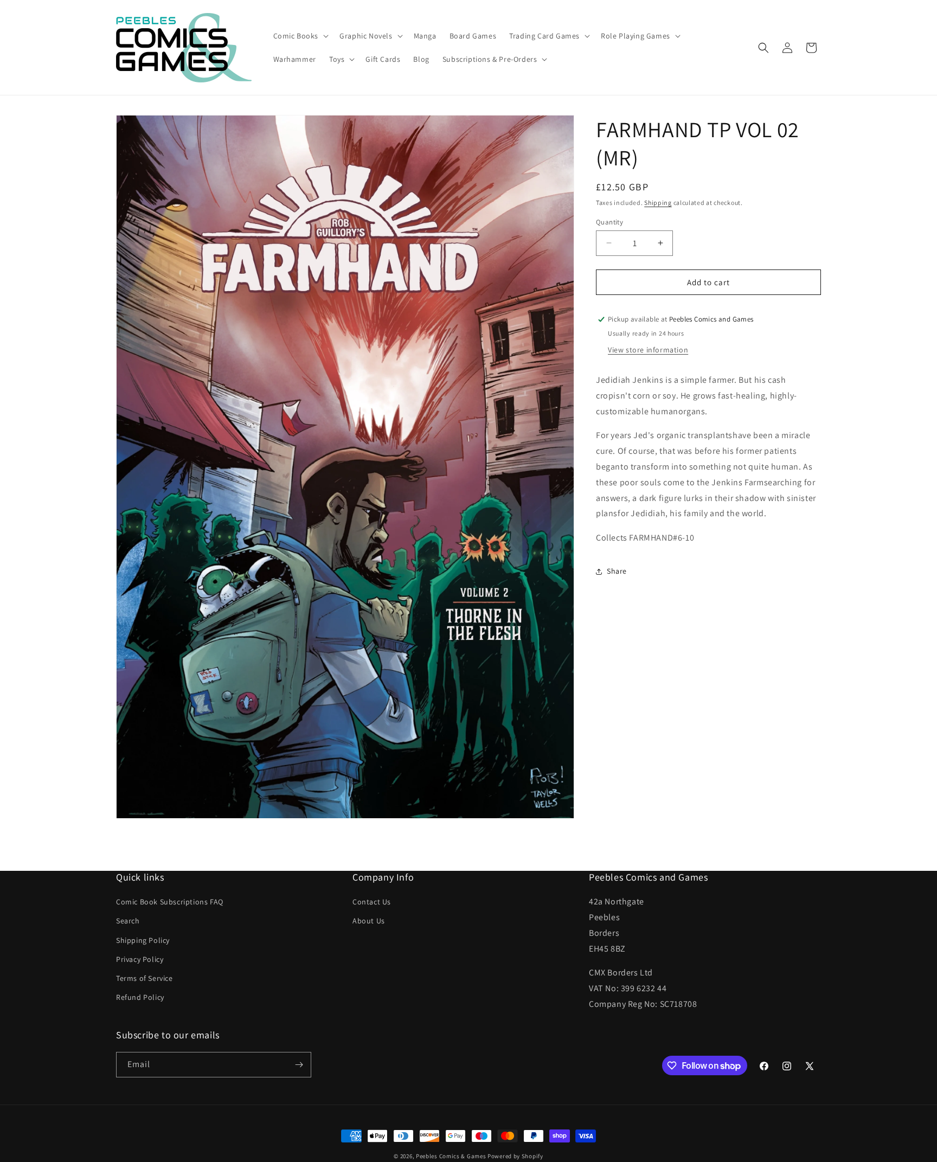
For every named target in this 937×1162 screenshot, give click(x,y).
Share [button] (617, 571)
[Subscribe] (299, 1064)
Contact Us (371, 902)
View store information (648, 350)
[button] (300, 35)
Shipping (658, 202)
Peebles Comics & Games (451, 1156)
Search (128, 921)
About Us (368, 921)
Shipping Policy (143, 940)
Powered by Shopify (515, 1156)
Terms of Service (144, 978)
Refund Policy (140, 997)
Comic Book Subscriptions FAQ (169, 902)
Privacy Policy (139, 959)
